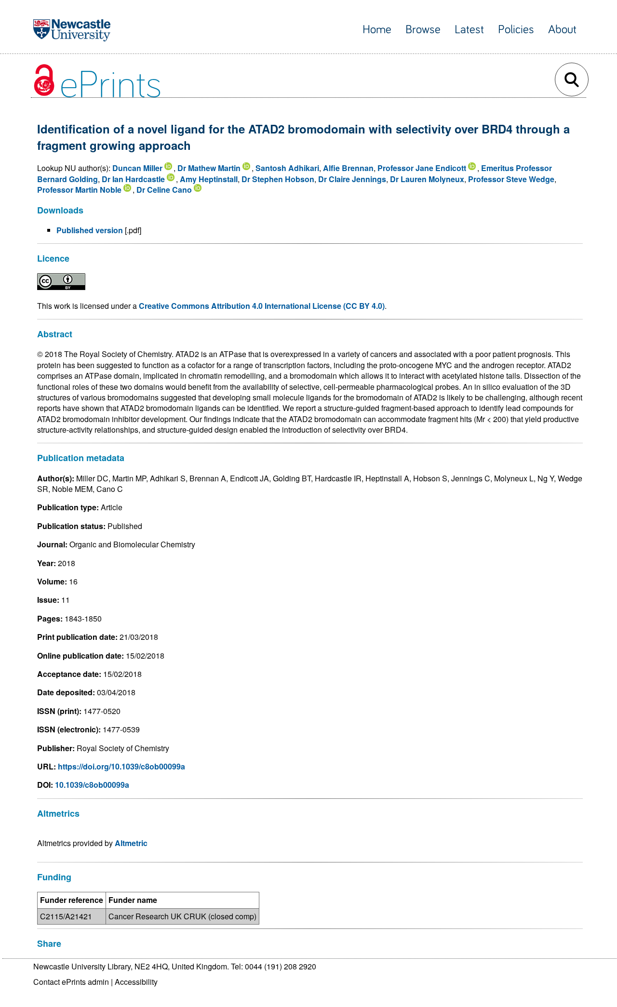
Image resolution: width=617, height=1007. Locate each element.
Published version (89, 230)
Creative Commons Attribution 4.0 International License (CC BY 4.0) (262, 305)
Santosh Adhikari (287, 167)
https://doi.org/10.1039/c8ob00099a (121, 766)
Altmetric (131, 842)
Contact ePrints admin (71, 981)
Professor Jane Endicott (421, 167)
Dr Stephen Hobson (277, 179)
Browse (423, 30)
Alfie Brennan (348, 167)
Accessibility (136, 981)
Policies (516, 30)
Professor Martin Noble (79, 189)
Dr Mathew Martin (209, 167)
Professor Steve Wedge (511, 179)
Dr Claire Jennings (352, 179)
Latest (469, 30)
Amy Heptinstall (209, 179)
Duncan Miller (137, 167)
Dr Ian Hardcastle (133, 179)
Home (376, 30)
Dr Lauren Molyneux (427, 179)
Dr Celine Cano (164, 189)
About (562, 30)
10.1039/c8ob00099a (92, 784)
